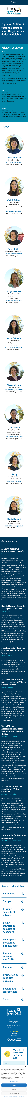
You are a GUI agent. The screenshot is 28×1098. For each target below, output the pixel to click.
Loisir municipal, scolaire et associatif (9, 927)
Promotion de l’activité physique (11, 977)
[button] (26, 1066)
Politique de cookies (8, 1096)
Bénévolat (9, 893)
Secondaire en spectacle (10, 990)
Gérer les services (14, 1081)
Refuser (14, 1089)
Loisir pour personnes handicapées (10, 942)
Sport (6, 999)
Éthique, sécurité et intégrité (9, 912)
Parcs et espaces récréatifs (8, 956)
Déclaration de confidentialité (18, 1096)
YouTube (14, 1036)
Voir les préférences (14, 1093)
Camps (7, 901)
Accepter (14, 1085)
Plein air (8, 967)
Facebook (14, 1033)
